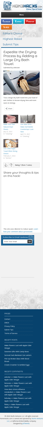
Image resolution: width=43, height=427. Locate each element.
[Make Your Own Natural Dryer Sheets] (10, 119)
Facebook (6, 21)
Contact (7, 319)
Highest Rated (12, 39)
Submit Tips (11, 44)
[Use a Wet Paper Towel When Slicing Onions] (10, 143)
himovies (7, 383)
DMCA (6, 323)
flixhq (6, 404)
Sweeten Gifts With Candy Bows (16, 351)
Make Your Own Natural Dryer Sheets (9, 126)
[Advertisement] (17, 261)
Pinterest (30, 21)
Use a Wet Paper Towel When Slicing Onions (10, 151)
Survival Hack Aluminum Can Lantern (17, 355)
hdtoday (7, 398)
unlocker (7, 377)
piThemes (26, 423)
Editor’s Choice (12, 33)
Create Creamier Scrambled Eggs (17, 365)
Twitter (18, 21)
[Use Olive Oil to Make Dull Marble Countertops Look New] (27, 119)
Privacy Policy (9, 326)
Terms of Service (10, 333)
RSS (6, 27)
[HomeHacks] (21, 6)
